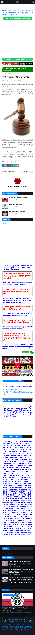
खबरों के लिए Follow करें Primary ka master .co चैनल (18, 18)
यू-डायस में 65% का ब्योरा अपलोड (15, 204)
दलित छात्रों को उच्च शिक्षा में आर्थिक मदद (17, 211)
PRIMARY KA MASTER (17, 620)
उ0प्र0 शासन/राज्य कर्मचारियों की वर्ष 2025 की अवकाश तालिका (16, 391)
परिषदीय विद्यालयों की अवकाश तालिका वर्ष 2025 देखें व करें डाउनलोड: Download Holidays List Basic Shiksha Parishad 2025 (17, 13)
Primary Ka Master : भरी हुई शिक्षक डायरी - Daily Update (9, 64)
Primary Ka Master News (10, 74)
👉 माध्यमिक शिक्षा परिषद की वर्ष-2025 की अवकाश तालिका (15, 389)
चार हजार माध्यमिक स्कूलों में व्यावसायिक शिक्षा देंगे (18, 197)
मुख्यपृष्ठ (3, 74)
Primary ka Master (7, 80)
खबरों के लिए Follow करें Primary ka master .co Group (18, 59)
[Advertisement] (17, 39)
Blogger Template (21, 632)
